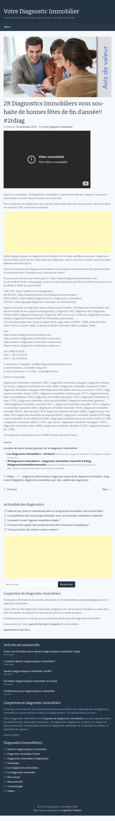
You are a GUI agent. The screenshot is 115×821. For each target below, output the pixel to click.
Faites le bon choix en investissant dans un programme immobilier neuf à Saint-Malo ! (55, 511)
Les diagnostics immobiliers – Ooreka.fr (31, 454)
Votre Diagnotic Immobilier (57, 126)
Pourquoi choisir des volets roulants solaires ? (33, 529)
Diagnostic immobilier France (23, 753)
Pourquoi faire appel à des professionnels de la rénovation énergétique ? (48, 525)
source (7, 442)
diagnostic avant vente (64, 476)
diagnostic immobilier (90, 476)
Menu (7, 27)
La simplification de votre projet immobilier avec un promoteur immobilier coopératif (54, 515)
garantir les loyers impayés (44, 624)
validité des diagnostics (75, 480)
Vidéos (11, 476)
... (20, 476)
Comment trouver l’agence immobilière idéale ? (33, 520)
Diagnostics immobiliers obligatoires (28, 758)
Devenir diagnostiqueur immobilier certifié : (28, 671)
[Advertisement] (57, 232)
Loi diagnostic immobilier (21, 772)
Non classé (13, 777)
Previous (12, 489)
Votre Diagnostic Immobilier (41, 11)
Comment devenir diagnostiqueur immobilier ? (30, 661)
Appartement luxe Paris (17, 629)
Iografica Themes (71, 810)
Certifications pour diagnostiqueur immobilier (29, 691)
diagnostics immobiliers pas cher (43, 480)
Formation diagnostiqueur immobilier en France (30, 681)
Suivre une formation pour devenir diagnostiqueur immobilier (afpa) (42, 651)
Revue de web (15, 781)
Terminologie (15, 786)
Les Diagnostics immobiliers (23, 767)
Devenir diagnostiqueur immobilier (27, 749)
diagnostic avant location (37, 476)
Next (105, 489)
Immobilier (13, 763)
